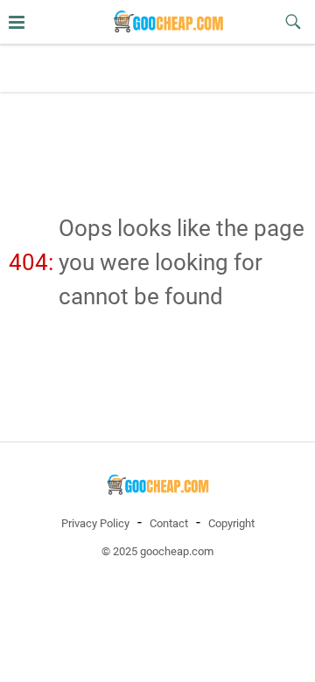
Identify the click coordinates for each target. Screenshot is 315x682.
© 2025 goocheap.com (158, 551)
